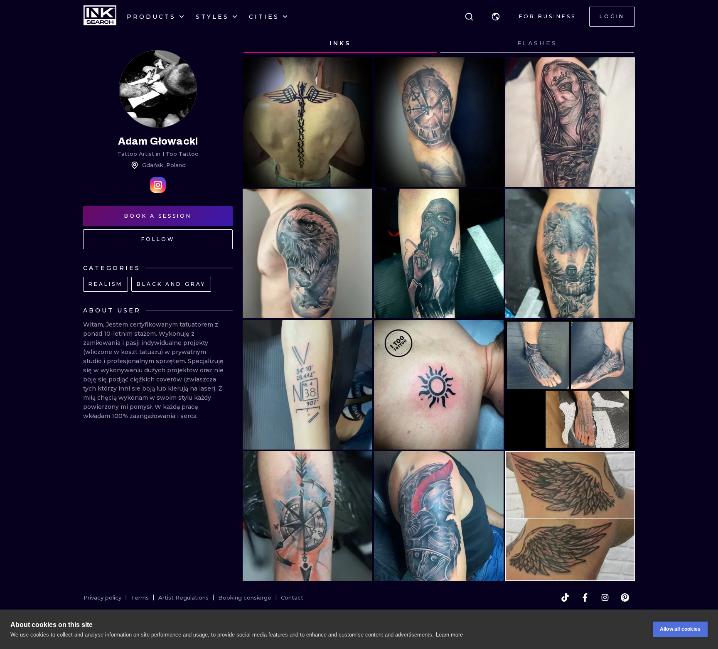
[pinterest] (625, 597)
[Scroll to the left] (257, 44)
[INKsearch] (100, 16)
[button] (496, 17)
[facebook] (585, 597)
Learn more (449, 635)
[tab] (340, 43)
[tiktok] (565, 597)
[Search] (469, 17)
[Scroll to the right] (621, 44)
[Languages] (496, 17)
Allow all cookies (680, 629)
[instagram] (605, 597)
